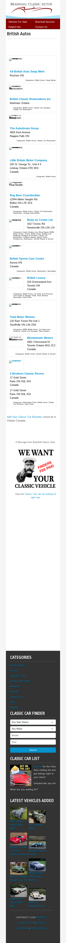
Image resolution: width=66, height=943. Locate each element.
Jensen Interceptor (20, 681)
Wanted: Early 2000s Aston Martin (36, 876)
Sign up (38, 766)
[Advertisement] (36, 48)
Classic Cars (17, 697)
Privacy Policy (38, 928)
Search (33, 750)
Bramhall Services (45, 21)
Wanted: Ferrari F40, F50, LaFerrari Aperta (19, 851)
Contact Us (41, 27)
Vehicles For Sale (17, 21)
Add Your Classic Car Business (24, 416)
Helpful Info (14, 27)
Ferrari (13, 670)
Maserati (14, 686)
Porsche (14, 691)
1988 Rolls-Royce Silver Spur (17, 902)
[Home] (33, 9)
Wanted (14, 707)
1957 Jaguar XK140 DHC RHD (17, 825)
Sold (12, 702)
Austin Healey (17, 665)
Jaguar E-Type (18, 675)
